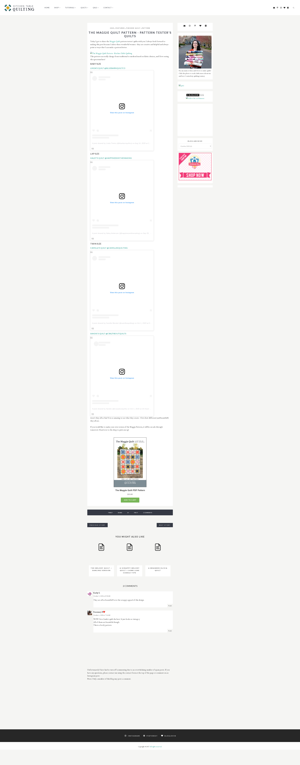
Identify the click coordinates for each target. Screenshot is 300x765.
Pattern (146, 28)
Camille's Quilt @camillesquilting (109, 248)
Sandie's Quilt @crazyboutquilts (108, 333)
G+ (128, 512)
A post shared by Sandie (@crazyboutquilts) (109, 409)
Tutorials (69, 8)
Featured (120, 28)
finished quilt (133, 28)
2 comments (147, 512)
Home (47, 8)
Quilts (84, 8)
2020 (112, 28)
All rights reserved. (156, 747)
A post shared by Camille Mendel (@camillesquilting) (113, 323)
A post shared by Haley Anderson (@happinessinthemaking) (116, 233)
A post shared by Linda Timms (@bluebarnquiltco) (112, 143)
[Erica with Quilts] (195, 68)
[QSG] (181, 85)
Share (120, 512)
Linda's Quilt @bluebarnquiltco (107, 68)
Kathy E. (96, 593)
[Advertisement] (130, 703)
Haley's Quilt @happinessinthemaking (111, 158)
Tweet (110, 512)
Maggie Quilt (115, 41)
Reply (170, 606)
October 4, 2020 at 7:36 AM (101, 615)
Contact (107, 8)
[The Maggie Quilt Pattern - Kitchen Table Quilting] (111, 53)
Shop (56, 8)
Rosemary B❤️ (99, 612)
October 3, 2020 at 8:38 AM (101, 596)
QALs (95, 8)
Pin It (136, 512)
